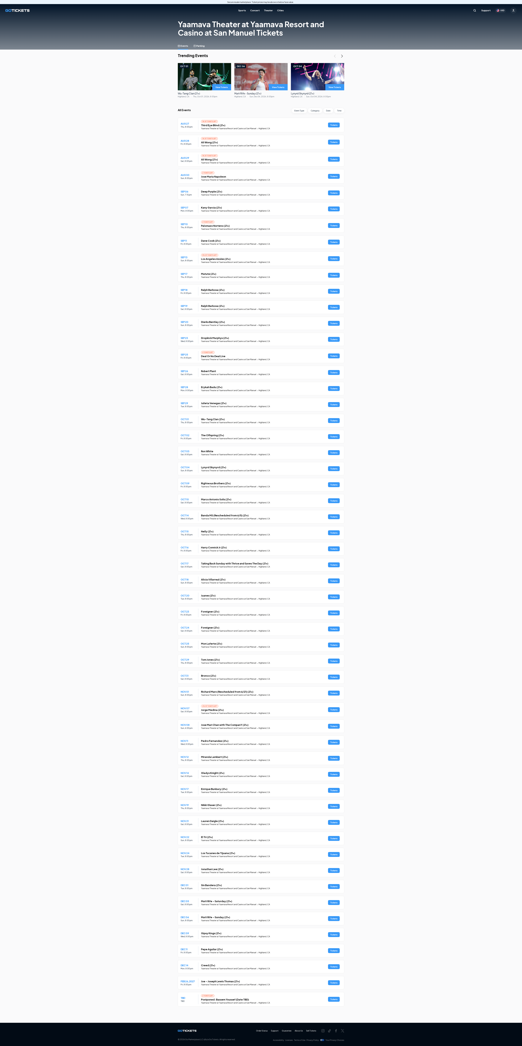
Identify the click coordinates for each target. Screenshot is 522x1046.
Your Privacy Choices (334, 1040)
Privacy (313, 1040)
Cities (280, 10)
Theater (268, 10)
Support (486, 10)
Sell (311, 1030)
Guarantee (286, 1030)
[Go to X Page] (342, 1030)
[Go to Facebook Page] (336, 1030)
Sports (242, 10)
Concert (255, 10)
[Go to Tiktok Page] (329, 1030)
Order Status (262, 1030)
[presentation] (221, 87)
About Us (299, 1030)
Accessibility (278, 1040)
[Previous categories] (335, 56)
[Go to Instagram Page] (323, 1030)
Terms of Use (299, 1040)
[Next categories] (342, 56)
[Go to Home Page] (17, 10)
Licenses (289, 1040)
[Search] (474, 10)
